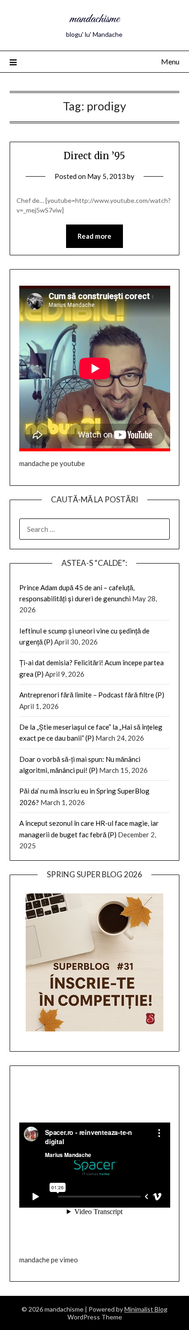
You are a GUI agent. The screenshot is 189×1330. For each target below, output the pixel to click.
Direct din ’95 (94, 155)
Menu (170, 61)
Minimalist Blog (145, 1309)
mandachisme (94, 19)
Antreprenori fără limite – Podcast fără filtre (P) (91, 695)
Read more (94, 236)
